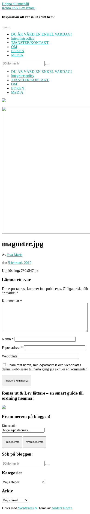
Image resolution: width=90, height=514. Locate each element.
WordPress (26, 508)
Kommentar (12, 301)
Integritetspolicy (22, 38)
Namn (8, 339)
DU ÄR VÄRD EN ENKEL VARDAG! (41, 34)
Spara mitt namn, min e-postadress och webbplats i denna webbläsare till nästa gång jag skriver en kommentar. (44, 367)
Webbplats (9, 356)
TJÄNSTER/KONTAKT (30, 43)
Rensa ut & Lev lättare (18, 8)
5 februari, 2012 (19, 263)
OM (14, 47)
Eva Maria (14, 255)
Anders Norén (61, 508)
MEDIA (17, 55)
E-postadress (12, 348)
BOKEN (17, 51)
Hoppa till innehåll (15, 4)
